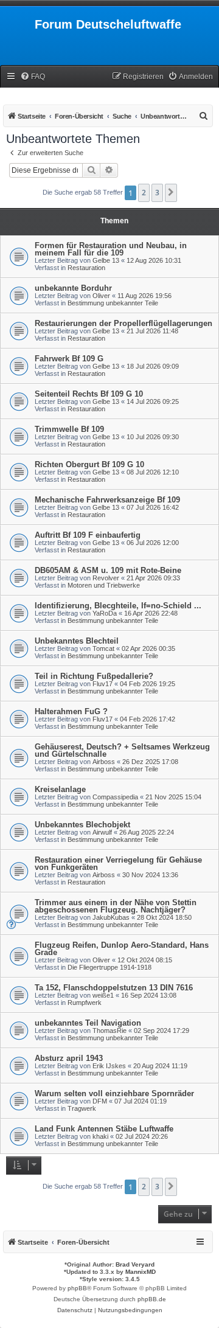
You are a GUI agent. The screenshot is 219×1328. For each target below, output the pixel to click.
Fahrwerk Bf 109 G (69, 358)
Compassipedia (115, 797)
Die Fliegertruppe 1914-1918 (109, 967)
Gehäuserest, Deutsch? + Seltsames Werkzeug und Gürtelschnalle (122, 750)
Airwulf (102, 832)
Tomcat (103, 648)
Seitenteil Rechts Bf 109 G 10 (89, 393)
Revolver (105, 578)
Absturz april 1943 (69, 1058)
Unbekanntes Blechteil (77, 640)
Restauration (86, 267)
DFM (99, 1101)
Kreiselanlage (60, 789)
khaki (100, 1136)
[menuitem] (32, 77)
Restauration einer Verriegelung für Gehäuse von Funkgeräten (118, 863)
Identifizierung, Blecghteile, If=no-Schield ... (118, 605)
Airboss (103, 761)
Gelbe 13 (105, 260)
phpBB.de (151, 1299)
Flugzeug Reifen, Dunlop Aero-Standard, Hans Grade (122, 948)
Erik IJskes (109, 1065)
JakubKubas (111, 917)
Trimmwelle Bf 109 (69, 429)
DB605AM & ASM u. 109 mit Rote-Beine (108, 570)
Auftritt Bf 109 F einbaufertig (88, 535)
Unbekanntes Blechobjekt (82, 824)
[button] (171, 193)
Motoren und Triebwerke (104, 585)
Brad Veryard (135, 1264)
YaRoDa (104, 613)
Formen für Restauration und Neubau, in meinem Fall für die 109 (111, 249)
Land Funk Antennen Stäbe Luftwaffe (104, 1128)
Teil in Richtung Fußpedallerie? (94, 676)
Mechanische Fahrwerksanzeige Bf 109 (107, 499)
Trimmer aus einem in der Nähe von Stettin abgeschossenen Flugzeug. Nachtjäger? (115, 906)
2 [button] (144, 192)
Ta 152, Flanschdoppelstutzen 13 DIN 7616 (114, 987)
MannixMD (140, 1271)
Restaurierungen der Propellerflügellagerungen (123, 323)
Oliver (101, 295)
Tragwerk (82, 1108)
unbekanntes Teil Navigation (88, 1022)
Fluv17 (102, 683)
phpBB (77, 1288)
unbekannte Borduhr (73, 288)
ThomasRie (109, 1030)
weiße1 (103, 995)
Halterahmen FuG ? (71, 711)
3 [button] (157, 192)
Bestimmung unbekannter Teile (113, 303)
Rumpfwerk (85, 1002)
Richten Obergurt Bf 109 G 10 (89, 464)
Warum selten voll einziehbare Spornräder (114, 1093)
